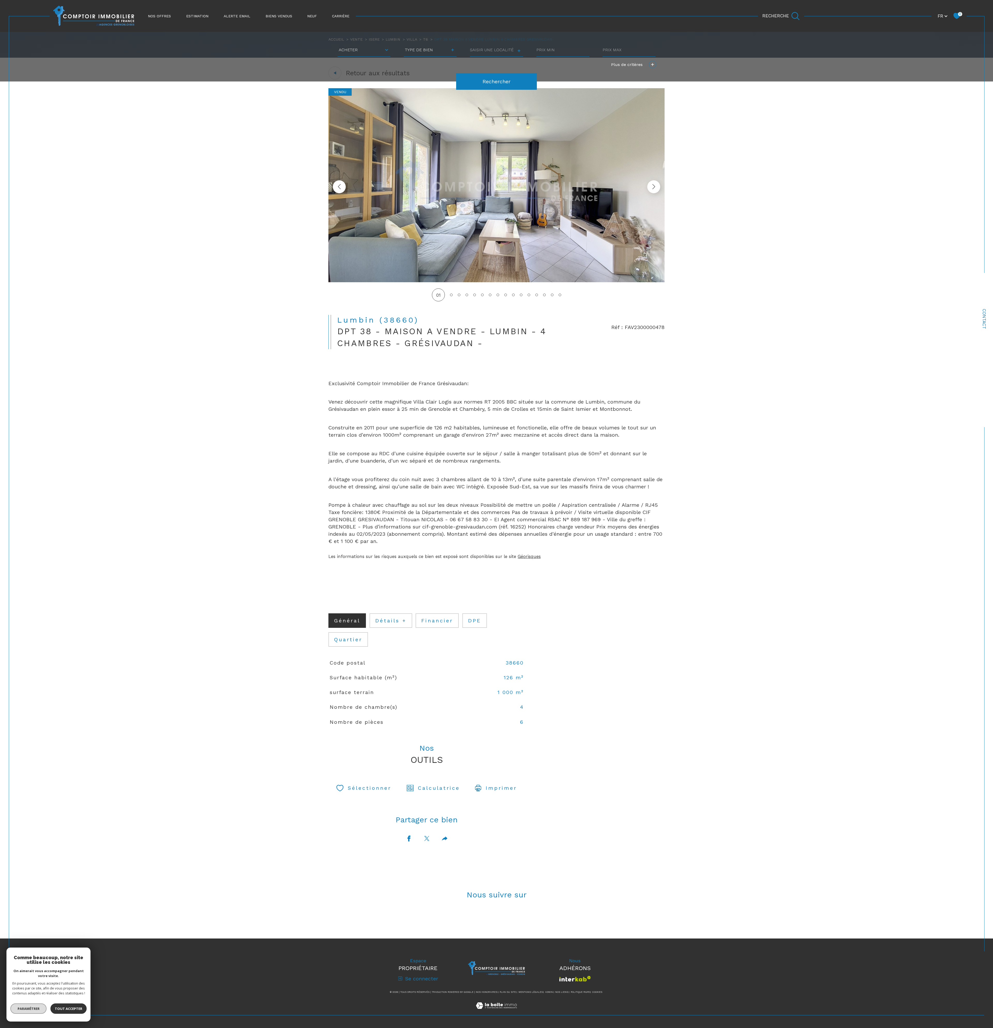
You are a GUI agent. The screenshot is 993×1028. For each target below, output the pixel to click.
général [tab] (347, 620)
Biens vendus (279, 16)
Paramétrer (29, 1008)
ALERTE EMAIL (237, 16)
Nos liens (561, 992)
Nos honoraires (486, 992)
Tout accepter (68, 1008)
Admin (549, 992)
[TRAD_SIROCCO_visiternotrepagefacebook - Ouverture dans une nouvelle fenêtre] (478, 918)
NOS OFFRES (159, 16)
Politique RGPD (580, 992)
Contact (984, 319)
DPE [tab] (474, 620)
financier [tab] (437, 620)
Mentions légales (530, 992)
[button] (653, 186)
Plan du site (508, 992)
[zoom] (496, 280)
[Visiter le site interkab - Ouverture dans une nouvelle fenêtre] (575, 978)
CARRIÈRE (340, 16)
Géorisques (529, 556)
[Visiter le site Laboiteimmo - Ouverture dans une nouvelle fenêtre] (496, 1011)
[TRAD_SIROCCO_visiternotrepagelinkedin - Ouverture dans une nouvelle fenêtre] (514, 918)
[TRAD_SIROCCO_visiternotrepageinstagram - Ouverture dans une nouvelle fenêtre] (496, 918)
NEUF (312, 16)
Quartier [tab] (348, 639)
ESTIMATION (197, 16)
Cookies (597, 992)
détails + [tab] (391, 620)
